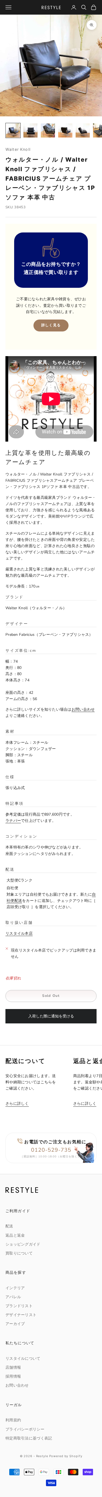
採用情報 (13, 1376)
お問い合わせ (83, 709)
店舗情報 (13, 1367)
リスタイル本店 (19, 933)
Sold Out (51, 995)
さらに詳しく (17, 1103)
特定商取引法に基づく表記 (28, 1438)
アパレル (13, 1297)
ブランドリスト (19, 1305)
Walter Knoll (17, 149)
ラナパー (13, 820)
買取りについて (19, 1253)
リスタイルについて (23, 1358)
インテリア (15, 1288)
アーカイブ (15, 1323)
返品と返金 (15, 1235)
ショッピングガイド (23, 1244)
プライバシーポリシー (24, 1429)
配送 (9, 1226)
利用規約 (13, 1420)
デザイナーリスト (20, 1314)
